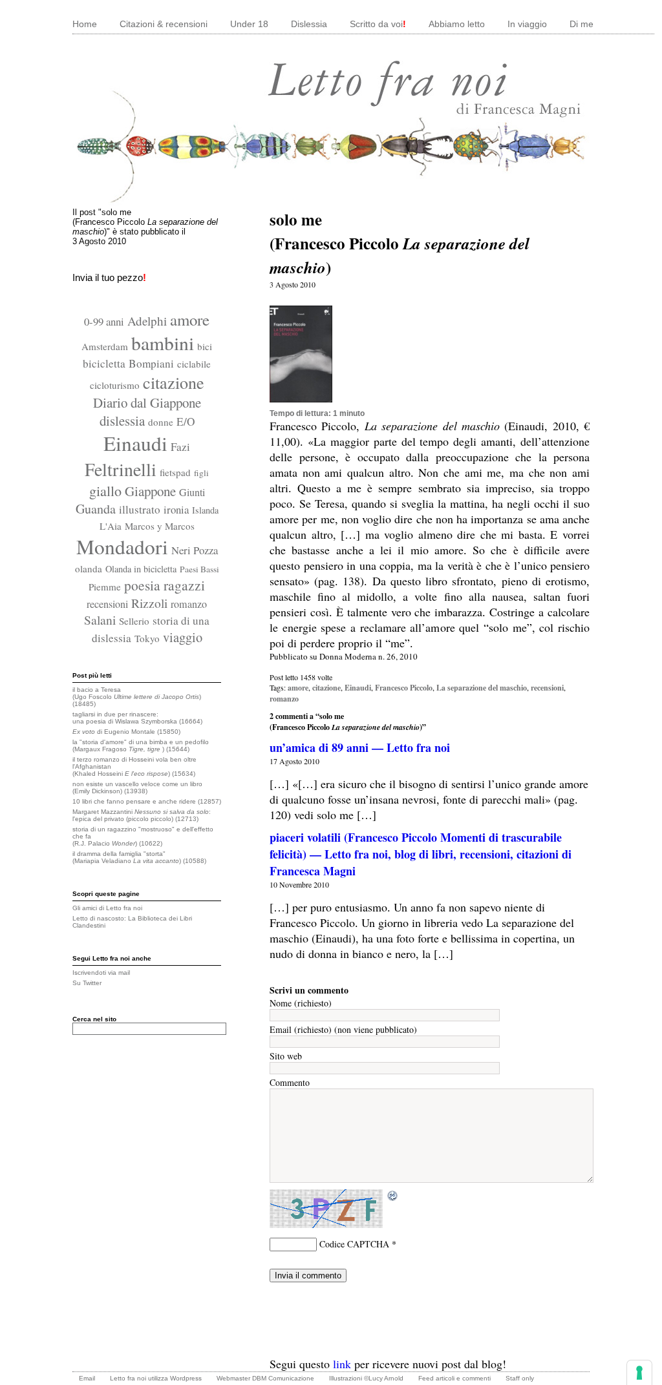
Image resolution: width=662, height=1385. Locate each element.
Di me (581, 24)
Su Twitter (86, 982)
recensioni (107, 604)
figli (201, 473)
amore (189, 319)
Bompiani (151, 363)
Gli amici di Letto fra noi (107, 907)
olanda (88, 568)
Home (84, 24)
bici (204, 346)
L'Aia (111, 525)
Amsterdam (104, 346)
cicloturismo (115, 385)
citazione (173, 382)
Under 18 (249, 24)
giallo (105, 490)
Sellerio (134, 620)
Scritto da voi (378, 24)
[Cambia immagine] (393, 1196)
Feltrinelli (120, 469)
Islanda (205, 510)
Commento (290, 1082)
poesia (142, 585)
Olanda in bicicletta (140, 569)
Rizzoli (149, 602)
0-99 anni (104, 321)
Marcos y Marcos (160, 525)
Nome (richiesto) (301, 1003)
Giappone (150, 491)
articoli (445, 1378)
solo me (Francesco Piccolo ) (399, 243)
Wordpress (186, 1378)
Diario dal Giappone (147, 402)
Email (87, 1378)
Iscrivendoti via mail (101, 972)
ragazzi (184, 585)
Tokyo (147, 638)
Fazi (180, 446)
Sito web (286, 1056)
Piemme (105, 586)
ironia (176, 509)
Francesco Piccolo (403, 687)
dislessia (122, 420)
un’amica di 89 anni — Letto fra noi (360, 747)
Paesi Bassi (199, 569)
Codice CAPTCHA (354, 1244)
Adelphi (147, 321)
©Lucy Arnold (383, 1378)
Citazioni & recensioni (164, 24)
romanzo (189, 604)
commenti (476, 1378)
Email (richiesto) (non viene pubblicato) (343, 1029)
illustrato (139, 509)
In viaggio (527, 24)
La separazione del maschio (481, 687)
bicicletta (104, 363)
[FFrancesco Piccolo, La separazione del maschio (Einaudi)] (301, 406)
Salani (100, 619)
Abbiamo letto (457, 24)
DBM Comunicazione (283, 1378)
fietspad (175, 472)
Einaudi (135, 443)
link (342, 1363)
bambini (162, 342)
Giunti (192, 492)
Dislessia (309, 24)
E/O (185, 421)
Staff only (520, 1378)
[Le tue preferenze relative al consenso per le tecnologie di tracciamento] (639, 1372)
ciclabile (194, 363)
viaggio (182, 637)
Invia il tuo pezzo (109, 277)
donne (160, 421)
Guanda (96, 508)
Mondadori (122, 546)
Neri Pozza (194, 550)
